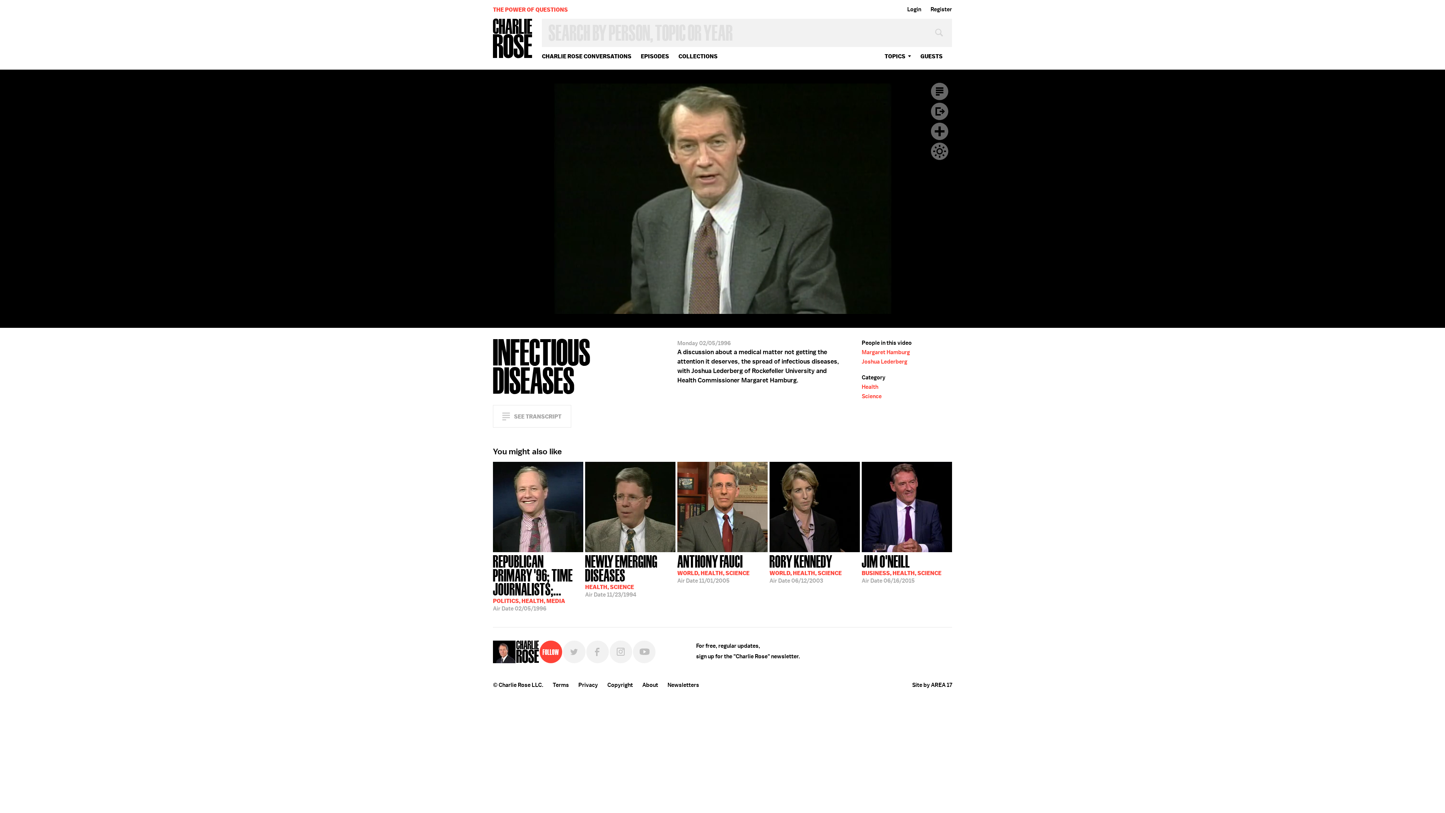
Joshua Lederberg (884, 361)
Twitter (574, 652)
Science (872, 396)
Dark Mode (939, 151)
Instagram (621, 652)
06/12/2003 (806, 568)
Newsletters (683, 685)
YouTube (644, 652)
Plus (939, 131)
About (650, 685)
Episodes (655, 56)
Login (914, 9)
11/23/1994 (621, 575)
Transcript (939, 91)
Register (941, 9)
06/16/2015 (902, 568)
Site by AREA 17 (932, 685)
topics (895, 56)
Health (870, 387)
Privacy (588, 685)
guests (931, 56)
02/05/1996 (533, 582)
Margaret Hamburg (886, 352)
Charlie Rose (513, 38)
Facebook (597, 652)
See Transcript (537, 416)
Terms (561, 685)
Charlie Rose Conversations (586, 56)
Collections (698, 56)
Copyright (620, 685)
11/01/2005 (713, 568)
